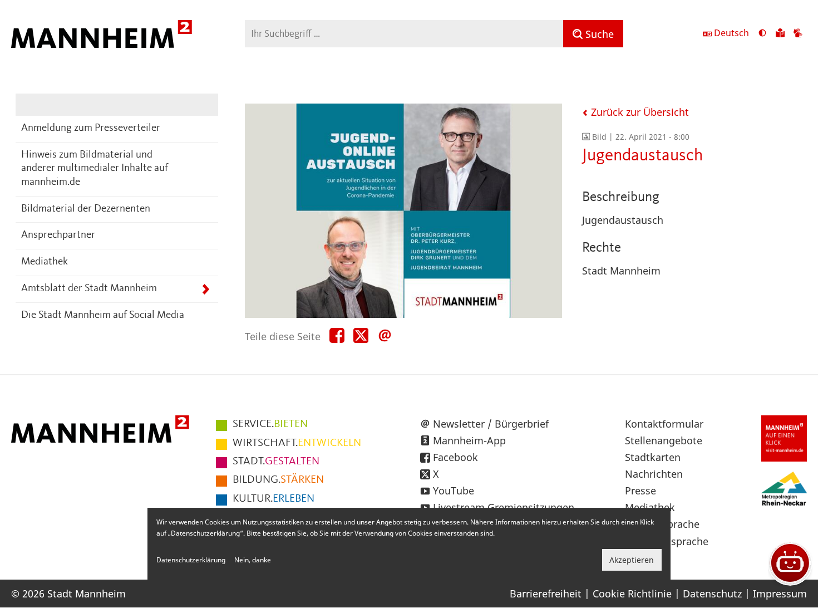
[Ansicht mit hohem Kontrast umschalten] (762, 34)
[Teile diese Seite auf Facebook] (336, 336)
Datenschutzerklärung (190, 560)
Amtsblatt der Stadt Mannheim (89, 288)
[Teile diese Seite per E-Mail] (384, 336)
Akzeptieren (631, 560)
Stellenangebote (663, 440)
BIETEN (270, 424)
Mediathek (44, 262)
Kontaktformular (664, 423)
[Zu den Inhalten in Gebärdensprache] (798, 34)
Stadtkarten (653, 457)
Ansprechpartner (58, 235)
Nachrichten (654, 473)
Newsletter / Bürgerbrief (491, 423)
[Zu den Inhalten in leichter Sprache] (780, 34)
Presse (640, 490)
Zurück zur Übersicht (638, 112)
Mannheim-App (469, 440)
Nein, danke (252, 560)
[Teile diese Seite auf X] (360, 336)
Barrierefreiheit (546, 593)
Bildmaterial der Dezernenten (85, 209)
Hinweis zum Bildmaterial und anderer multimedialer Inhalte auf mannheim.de (94, 169)
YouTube (453, 490)
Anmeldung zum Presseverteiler (90, 128)
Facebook (455, 457)
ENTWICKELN (297, 443)
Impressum (780, 593)
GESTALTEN (276, 461)
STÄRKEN (278, 480)
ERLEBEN (273, 498)
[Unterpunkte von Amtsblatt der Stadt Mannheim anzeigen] (205, 289)
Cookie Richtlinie (632, 593)
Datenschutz (712, 593)
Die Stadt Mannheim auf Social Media (102, 315)
